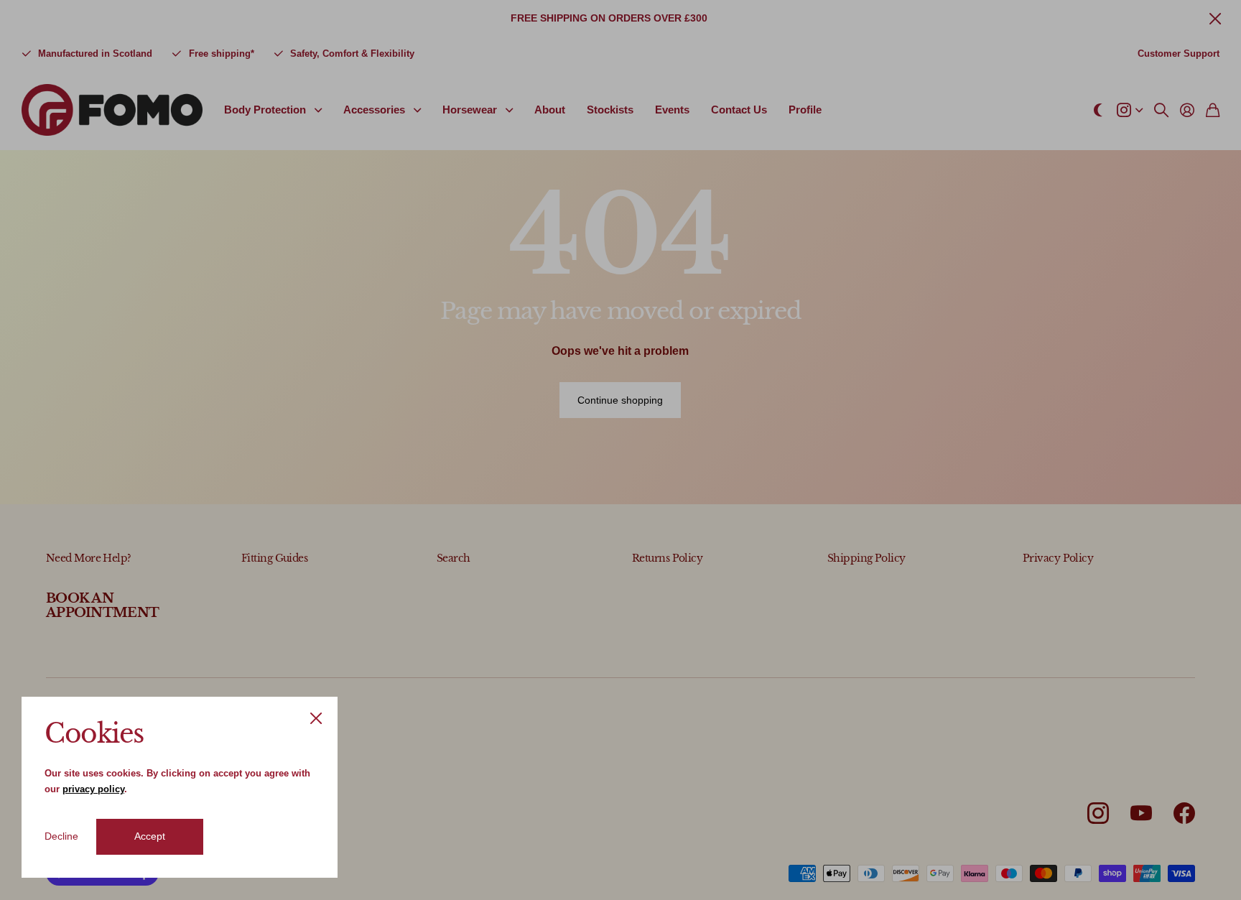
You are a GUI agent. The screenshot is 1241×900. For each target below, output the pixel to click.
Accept (149, 836)
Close (316, 718)
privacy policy (93, 789)
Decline (61, 836)
